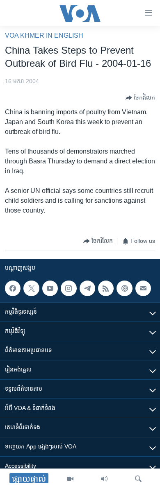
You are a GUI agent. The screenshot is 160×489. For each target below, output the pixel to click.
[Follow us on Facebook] (13, 288)
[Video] (70, 479)
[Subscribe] (143, 288)
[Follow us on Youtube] (50, 288)
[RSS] (106, 288)
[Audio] (104, 479)
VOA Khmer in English (44, 35)
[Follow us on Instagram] (68, 288)
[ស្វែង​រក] (138, 479)
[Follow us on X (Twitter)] (31, 288)
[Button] (140, 98)
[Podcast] (124, 288)
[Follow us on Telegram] (87, 288)
